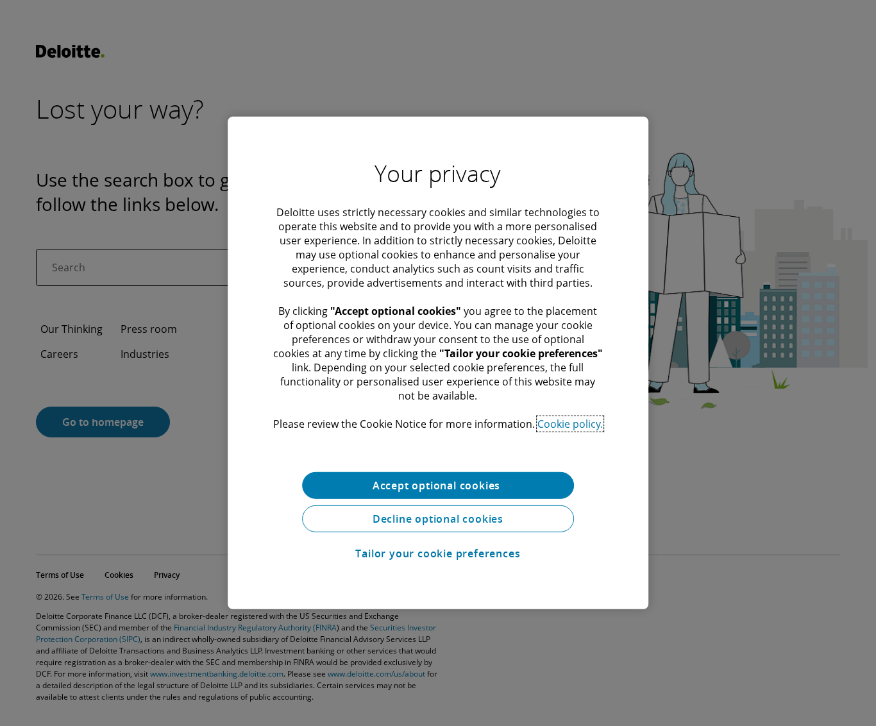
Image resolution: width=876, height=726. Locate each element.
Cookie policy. (570, 424)
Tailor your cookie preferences (437, 553)
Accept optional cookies (438, 485)
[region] (438, 363)
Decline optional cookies (438, 519)
